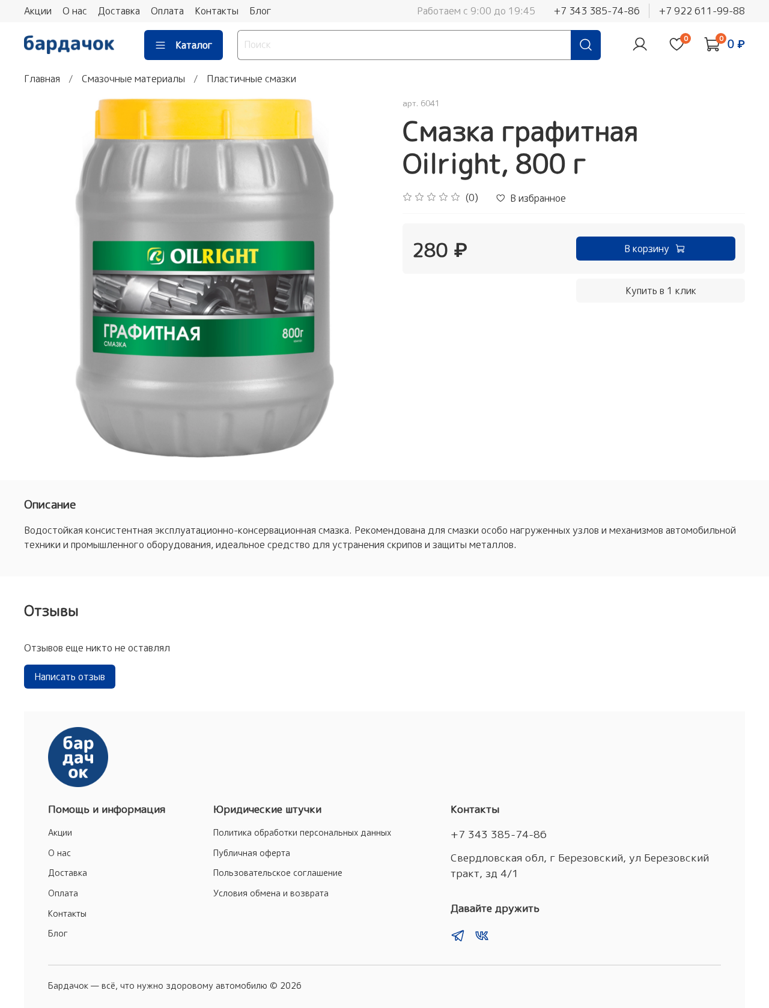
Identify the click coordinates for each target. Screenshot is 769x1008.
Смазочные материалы (133, 78)
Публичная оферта (251, 853)
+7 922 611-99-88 (701, 10)
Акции (38, 10)
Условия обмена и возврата (271, 893)
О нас (74, 10)
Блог (260, 10)
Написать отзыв (69, 676)
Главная (42, 78)
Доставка (119, 10)
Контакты (217, 10)
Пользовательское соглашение (277, 873)
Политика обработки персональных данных (302, 833)
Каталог (194, 45)
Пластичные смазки (251, 78)
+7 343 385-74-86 (596, 10)
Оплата (167, 10)
